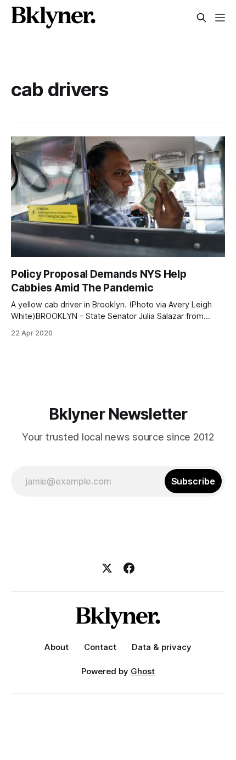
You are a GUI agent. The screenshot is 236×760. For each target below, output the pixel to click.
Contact (100, 647)
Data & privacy (162, 647)
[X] (107, 568)
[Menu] (220, 17)
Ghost (143, 671)
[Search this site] (201, 17)
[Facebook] (128, 568)
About (56, 647)
